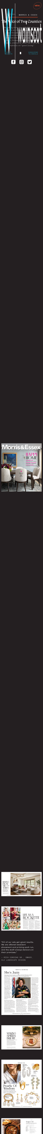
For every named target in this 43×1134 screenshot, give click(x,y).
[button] (4, 467)
